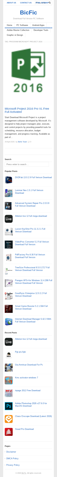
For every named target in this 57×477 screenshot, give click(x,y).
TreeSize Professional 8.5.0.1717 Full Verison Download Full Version (32, 268)
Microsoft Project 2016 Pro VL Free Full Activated (27, 110)
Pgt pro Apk (20, 352)
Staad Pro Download (24, 429)
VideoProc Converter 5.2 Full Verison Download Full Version (32, 243)
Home (9, 25)
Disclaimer (11, 452)
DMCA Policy (12, 458)
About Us (11, 3)
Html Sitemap (42, 3)
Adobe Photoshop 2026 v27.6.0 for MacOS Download (31, 404)
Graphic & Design (15, 35)
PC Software (22, 25)
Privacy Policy (13, 465)
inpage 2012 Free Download (27, 390)
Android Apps (38, 25)
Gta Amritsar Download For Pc (29, 365)
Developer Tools (41, 30)
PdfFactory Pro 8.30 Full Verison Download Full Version (30, 256)
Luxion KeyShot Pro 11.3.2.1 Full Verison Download (30, 230)
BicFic (24, 473)
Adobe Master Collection (18, 30)
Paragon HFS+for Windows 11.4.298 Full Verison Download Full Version (33, 281)
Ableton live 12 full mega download (31, 216)
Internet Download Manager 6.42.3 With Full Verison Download (33, 320)
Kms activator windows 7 (26, 377)
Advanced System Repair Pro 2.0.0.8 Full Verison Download (32, 204)
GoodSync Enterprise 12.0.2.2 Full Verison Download (31, 294)
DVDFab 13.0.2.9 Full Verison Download (33, 177)
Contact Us (26, 3)
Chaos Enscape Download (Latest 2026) (33, 416)
